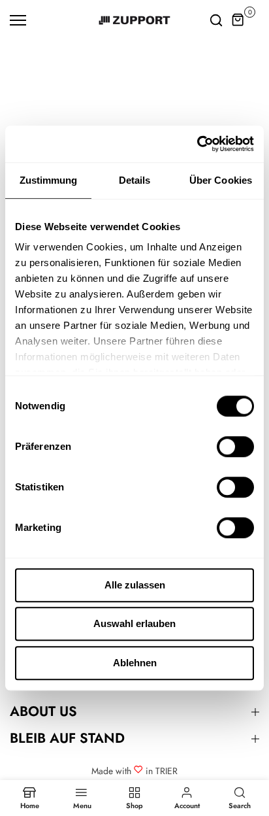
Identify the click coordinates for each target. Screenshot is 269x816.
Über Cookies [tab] (220, 180)
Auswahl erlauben (134, 623)
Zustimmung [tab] (49, 180)
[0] (238, 20)
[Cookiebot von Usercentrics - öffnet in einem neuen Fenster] (197, 143)
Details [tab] (135, 180)
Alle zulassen (134, 584)
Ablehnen (135, 662)
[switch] (235, 446)
